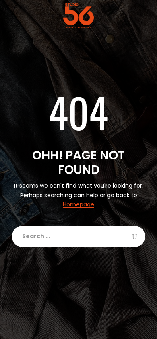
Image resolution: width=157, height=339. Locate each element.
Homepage (78, 205)
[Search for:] (78, 236)
